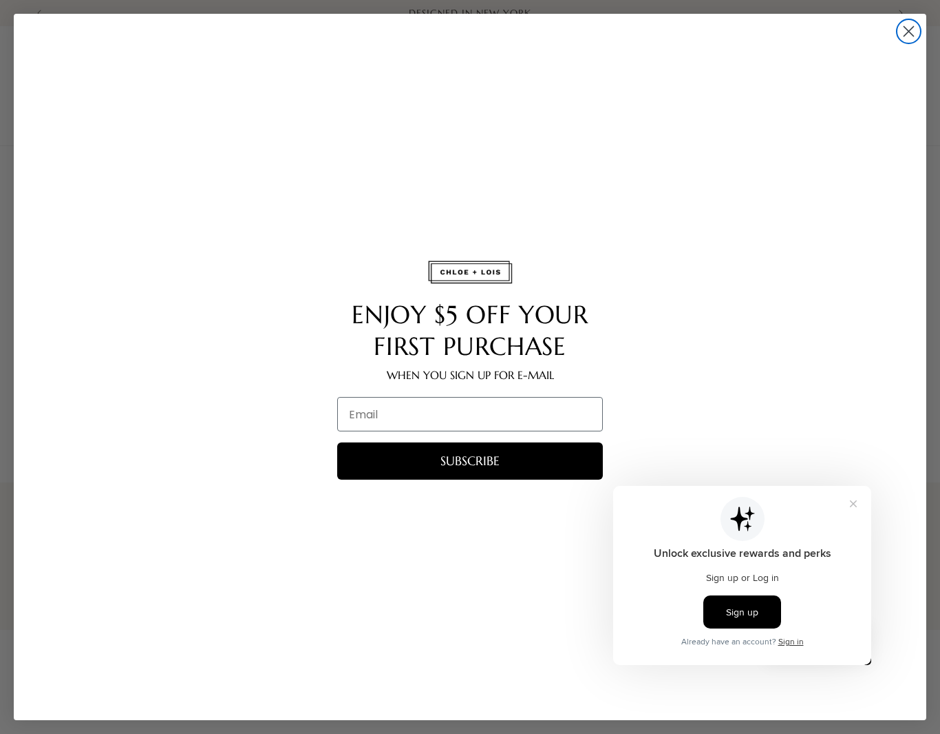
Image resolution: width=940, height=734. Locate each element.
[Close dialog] (909, 31)
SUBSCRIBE (470, 461)
